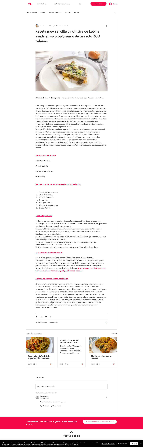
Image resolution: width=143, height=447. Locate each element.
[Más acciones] (106, 26)
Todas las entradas (31, 12)
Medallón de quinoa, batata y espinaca (101, 357)
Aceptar (134, 444)
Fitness (43, 12)
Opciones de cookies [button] (108, 444)
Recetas (76, 12)
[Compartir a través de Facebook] (36, 317)
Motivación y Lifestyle (55, 12)
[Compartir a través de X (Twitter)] (41, 317)
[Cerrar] (140, 443)
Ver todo (114, 333)
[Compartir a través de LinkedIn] (46, 317)
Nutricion (67, 12)
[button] (82, 4)
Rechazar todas (122, 444)
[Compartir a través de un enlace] (51, 317)
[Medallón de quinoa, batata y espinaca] (103, 345)
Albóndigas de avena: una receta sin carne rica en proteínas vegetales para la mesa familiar (70, 341)
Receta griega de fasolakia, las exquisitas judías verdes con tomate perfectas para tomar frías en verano (39, 357)
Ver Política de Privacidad (70, 445)
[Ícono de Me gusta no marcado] (41, 406)
